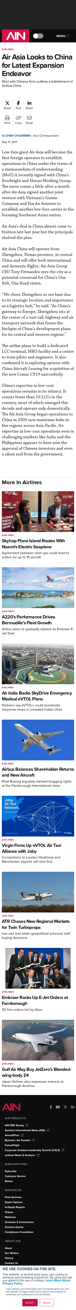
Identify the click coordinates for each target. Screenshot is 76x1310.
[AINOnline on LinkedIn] (72, 1107)
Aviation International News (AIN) (25, 1130)
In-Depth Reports (15, 1207)
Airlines (8, 49)
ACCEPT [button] (29, 1302)
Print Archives (13, 1197)
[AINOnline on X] (65, 1107)
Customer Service (15, 1176)
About (8, 1248)
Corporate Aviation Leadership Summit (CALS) (32, 1150)
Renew (9, 1181)
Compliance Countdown (19, 1232)
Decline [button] (47, 1302)
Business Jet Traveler (17, 1140)
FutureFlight (12, 1145)
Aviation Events (14, 1227)
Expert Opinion (14, 1202)
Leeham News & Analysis (20, 1155)
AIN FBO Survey (14, 1125)
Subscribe (10, 1171)
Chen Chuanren (17, 135)
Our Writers (12, 1253)
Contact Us (11, 1263)
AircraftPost (12, 1135)
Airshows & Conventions (19, 1222)
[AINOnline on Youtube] (58, 1107)
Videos (9, 1212)
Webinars (10, 1217)
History (9, 1258)
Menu (61, 36)
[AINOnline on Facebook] (51, 1107)
